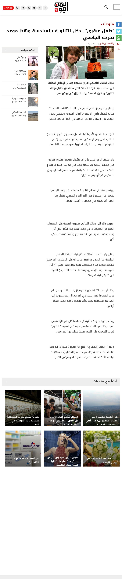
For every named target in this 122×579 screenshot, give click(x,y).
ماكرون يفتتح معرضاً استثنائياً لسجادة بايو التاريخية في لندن (23, 420)
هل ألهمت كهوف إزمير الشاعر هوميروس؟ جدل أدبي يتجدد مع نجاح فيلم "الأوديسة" (102, 422)
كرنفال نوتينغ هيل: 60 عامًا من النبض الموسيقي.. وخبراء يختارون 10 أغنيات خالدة (62, 420)
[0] (119, 25)
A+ (119, 44)
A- (118, 49)
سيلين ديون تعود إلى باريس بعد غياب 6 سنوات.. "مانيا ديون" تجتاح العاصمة (62, 461)
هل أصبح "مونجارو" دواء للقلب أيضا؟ (26, 460)
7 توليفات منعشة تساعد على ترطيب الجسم (102, 460)
